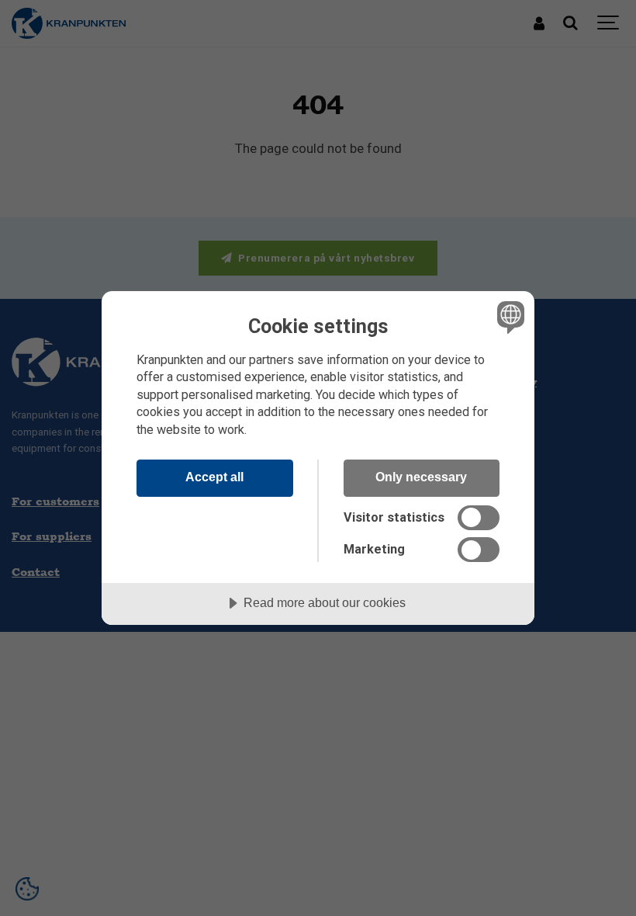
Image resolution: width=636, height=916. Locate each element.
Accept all (214, 477)
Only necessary (421, 477)
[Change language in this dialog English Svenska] (508, 317)
